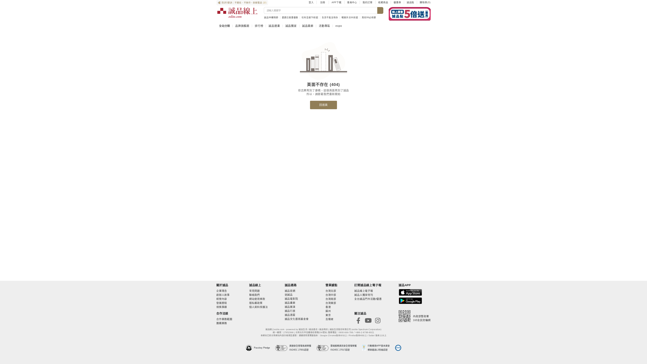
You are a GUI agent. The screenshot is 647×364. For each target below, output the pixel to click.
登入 (311, 2)
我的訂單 (368, 2)
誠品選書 (274, 25)
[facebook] (358, 320)
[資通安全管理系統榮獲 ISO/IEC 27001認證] (282, 348)
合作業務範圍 (224, 319)
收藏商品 (383, 2)
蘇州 (328, 311)
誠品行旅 (290, 310)
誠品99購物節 (271, 17)
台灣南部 (331, 298)
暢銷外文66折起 (350, 17)
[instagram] (378, 320)
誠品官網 (290, 290)
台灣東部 (331, 302)
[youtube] (368, 320)
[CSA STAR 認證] (398, 348)
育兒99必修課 (369, 17)
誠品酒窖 (290, 314)
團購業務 (221, 323)
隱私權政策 (256, 302)
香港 (328, 307)
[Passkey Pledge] (250, 348)
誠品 (290, 294)
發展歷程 (221, 302)
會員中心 (352, 2)
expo (338, 25)
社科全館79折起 (310, 17)
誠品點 (410, 2)
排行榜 (259, 25)
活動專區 (324, 25)
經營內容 (221, 298)
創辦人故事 (223, 294)
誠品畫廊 (307, 25)
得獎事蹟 (221, 307)
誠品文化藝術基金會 (297, 318)
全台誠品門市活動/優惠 (368, 298)
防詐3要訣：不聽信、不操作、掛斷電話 (244, 2)
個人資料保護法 (258, 307)
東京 (328, 315)
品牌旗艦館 (242, 25)
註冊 (322, 2)
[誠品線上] (237, 12)
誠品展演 (290, 306)
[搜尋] (380, 10)
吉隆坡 (329, 319)
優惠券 (397, 2)
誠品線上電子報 (363, 290)
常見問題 (254, 290)
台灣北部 (331, 290)
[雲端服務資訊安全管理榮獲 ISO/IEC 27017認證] (324, 348)
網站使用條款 (257, 298)
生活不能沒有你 (330, 17)
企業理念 (221, 290)
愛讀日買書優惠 (290, 17)
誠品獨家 (291, 25)
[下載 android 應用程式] (410, 300)
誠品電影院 (291, 298)
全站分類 (224, 25)
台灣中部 (331, 294)
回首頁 (323, 104)
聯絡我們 (254, 294)
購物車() (425, 2)
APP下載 (337, 2)
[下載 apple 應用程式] (410, 292)
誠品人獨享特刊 (363, 294)
